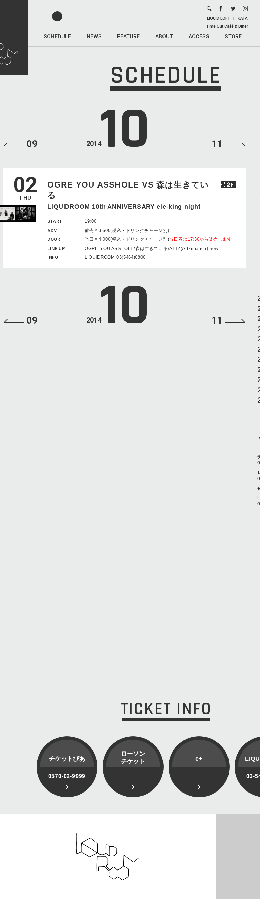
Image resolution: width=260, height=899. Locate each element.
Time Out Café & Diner (227, 26)
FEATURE (128, 36)
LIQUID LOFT (218, 18)
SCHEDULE (57, 36)
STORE (233, 36)
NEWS (94, 36)
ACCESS (199, 36)
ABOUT (164, 36)
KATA (243, 18)
